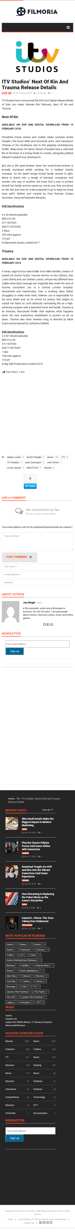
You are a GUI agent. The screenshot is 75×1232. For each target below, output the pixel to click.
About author (13, 594)
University (10, 1113)
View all (46, 810)
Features (10, 1049)
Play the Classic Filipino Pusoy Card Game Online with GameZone (36, 846)
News (4, 93)
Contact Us (11, 1018)
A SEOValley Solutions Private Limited (52, 1211)
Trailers (37, 1049)
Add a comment (14, 497)
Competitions (12, 1097)
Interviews (27, 925)
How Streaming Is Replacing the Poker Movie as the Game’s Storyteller (38, 897)
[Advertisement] (37, 413)
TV (10, 93)
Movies (9, 1041)
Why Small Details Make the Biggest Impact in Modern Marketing (38, 822)
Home (11, 798)
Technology (39, 1097)
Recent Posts (15, 810)
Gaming (25, 853)
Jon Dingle (41, 93)
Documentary (40, 1113)
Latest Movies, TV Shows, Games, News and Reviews (42, 1219)
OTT (35, 1105)
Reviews (9, 1065)
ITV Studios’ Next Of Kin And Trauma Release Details (35, 84)
